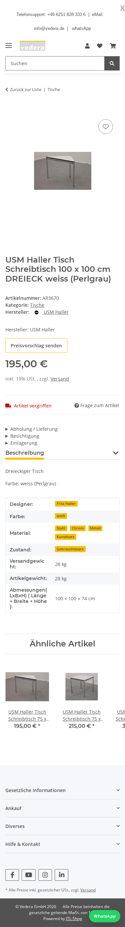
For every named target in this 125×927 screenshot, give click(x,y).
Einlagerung (23, 443)
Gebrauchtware (70, 549)
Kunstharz (65, 536)
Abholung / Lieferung (34, 429)
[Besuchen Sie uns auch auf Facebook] (12, 875)
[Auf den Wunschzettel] (105, 126)
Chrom (78, 528)
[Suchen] (112, 63)
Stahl (61, 528)
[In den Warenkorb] (10, 110)
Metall (95, 528)
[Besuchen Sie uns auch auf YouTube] (28, 875)
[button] (87, 46)
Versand (60, 379)
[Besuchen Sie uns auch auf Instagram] (45, 875)
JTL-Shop (74, 918)
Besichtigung (24, 436)
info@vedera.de (49, 28)
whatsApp (81, 28)
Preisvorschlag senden (36, 345)
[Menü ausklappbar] (8, 43)
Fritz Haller (66, 503)
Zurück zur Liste (25, 89)
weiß (61, 516)
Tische (37, 305)
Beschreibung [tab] (24, 453)
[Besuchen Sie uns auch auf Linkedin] (61, 875)
